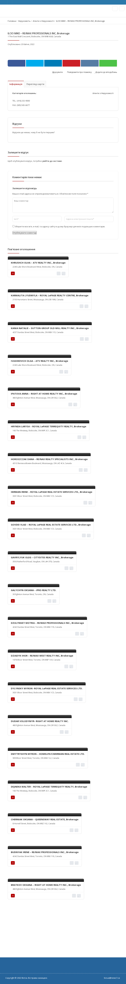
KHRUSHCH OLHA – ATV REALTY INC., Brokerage (38, 262)
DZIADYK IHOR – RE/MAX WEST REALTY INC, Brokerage (42, 655)
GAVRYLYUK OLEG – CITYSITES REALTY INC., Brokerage (42, 557)
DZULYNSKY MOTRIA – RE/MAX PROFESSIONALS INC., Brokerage (47, 622)
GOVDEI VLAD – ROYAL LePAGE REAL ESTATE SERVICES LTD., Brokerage (51, 524)
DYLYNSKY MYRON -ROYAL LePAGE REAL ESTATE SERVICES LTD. (47, 688)
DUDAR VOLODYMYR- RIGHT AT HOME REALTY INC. (40, 721)
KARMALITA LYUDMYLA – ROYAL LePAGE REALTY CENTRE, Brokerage (49, 295)
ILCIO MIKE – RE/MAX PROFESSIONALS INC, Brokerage (80, 21)
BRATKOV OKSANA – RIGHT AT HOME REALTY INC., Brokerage (46, 884)
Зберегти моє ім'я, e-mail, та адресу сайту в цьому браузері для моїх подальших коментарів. (60, 226)
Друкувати (57, 72)
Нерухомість (24, 21)
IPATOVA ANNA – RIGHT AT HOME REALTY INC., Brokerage (44, 393)
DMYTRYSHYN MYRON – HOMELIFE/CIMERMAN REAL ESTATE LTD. (48, 753)
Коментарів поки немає (27, 177)
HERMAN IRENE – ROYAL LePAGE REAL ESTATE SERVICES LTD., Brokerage (51, 491)
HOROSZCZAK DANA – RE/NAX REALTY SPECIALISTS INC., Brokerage (49, 459)
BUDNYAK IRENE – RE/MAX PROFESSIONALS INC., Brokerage (45, 852)
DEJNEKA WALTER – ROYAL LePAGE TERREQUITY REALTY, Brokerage (49, 786)
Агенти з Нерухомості (43, 21)
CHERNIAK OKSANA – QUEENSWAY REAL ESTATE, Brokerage (44, 819)
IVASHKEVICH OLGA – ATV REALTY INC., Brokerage (39, 360)
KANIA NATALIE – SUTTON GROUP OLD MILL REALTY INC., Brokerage (50, 328)
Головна (12, 21)
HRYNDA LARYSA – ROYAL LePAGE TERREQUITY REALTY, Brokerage (48, 426)
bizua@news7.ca (112, 978)
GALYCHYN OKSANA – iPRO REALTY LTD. (33, 590)
